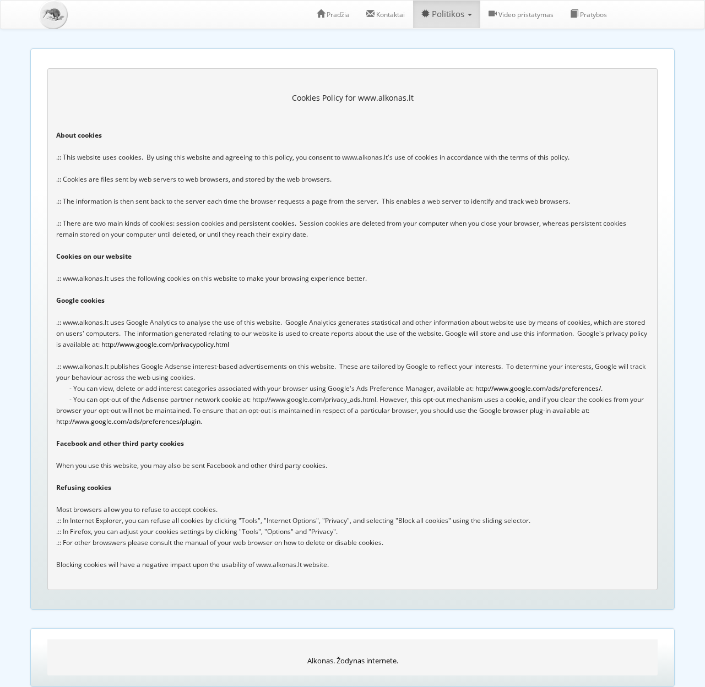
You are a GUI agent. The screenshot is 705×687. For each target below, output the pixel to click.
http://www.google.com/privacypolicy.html (165, 344)
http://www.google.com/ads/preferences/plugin (128, 421)
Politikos (448, 14)
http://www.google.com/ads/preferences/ (538, 388)
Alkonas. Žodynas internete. (352, 661)
